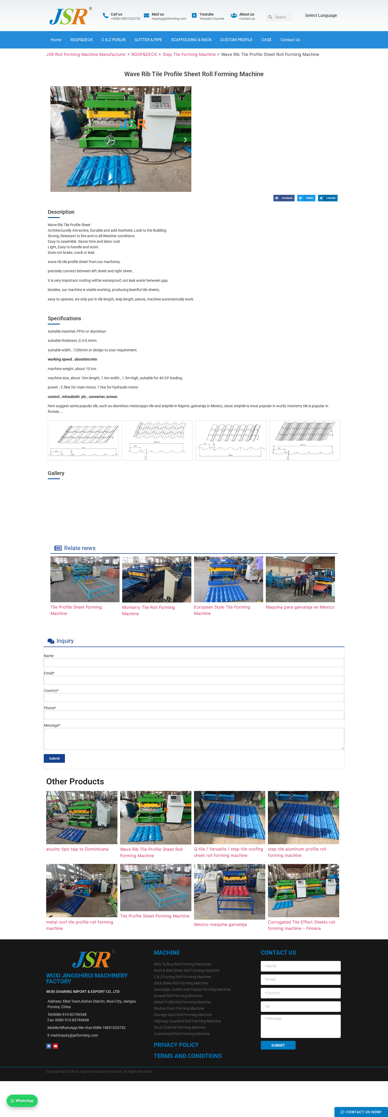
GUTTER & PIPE (148, 39)
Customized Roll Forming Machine (182, 1034)
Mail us (158, 14)
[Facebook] (48, 1046)
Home (56, 39)
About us (246, 14)
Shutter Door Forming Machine (179, 1008)
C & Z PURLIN (114, 39)
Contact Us (290, 39)
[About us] (234, 15)
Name (49, 656)
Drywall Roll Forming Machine (178, 996)
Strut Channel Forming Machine (180, 1027)
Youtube (207, 14)
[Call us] (105, 15)
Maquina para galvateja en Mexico (300, 607)
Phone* (50, 708)
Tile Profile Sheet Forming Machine (155, 916)
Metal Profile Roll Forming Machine (182, 1002)
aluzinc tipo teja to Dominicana (77, 849)
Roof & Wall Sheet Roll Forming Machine (186, 970)
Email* (49, 673)
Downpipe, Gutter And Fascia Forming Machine (192, 989)
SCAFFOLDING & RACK (191, 39)
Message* (52, 725)
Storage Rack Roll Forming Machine (183, 1015)
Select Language (321, 15)
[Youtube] (194, 15)
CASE (267, 39)
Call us (116, 14)
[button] (56, 140)
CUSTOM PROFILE (236, 39)
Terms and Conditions (188, 1056)
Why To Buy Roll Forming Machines (182, 964)
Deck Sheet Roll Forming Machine (181, 983)
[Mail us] (146, 15)
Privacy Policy (176, 1045)
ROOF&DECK (81, 39)
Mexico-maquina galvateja (220, 924)
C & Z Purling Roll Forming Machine (182, 977)
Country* (51, 691)
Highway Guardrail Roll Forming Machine (187, 1021)
